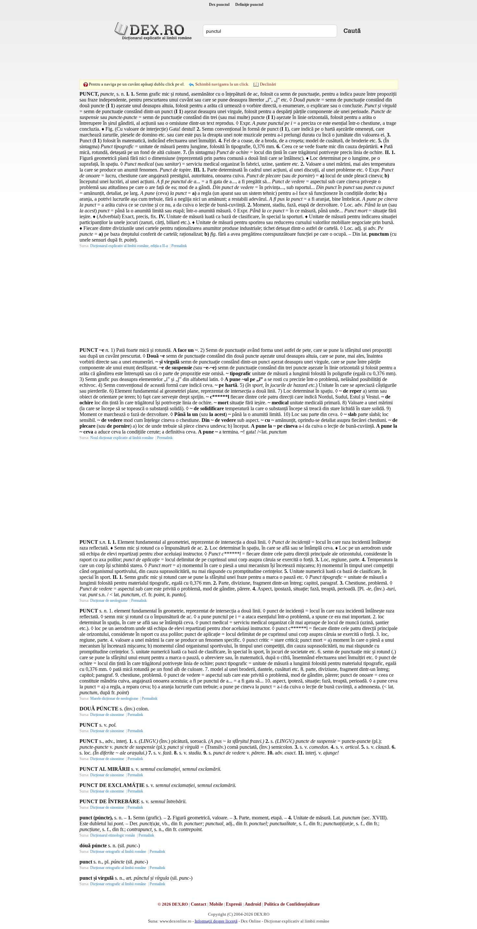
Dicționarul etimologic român (112, 835)
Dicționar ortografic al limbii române (118, 851)
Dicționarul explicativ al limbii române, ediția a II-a (129, 246)
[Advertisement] (238, 60)
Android (253, 904)
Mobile (216, 904)
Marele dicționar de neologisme (114, 698)
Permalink (179, 246)
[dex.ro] (154, 30)
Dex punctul (219, 4)
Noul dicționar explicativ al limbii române (121, 437)
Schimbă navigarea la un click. (222, 84)
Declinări (268, 84)
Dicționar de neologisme (109, 600)
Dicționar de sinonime (107, 714)
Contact (198, 904)
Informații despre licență (216, 921)
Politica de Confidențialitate (292, 904)
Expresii (234, 904)
